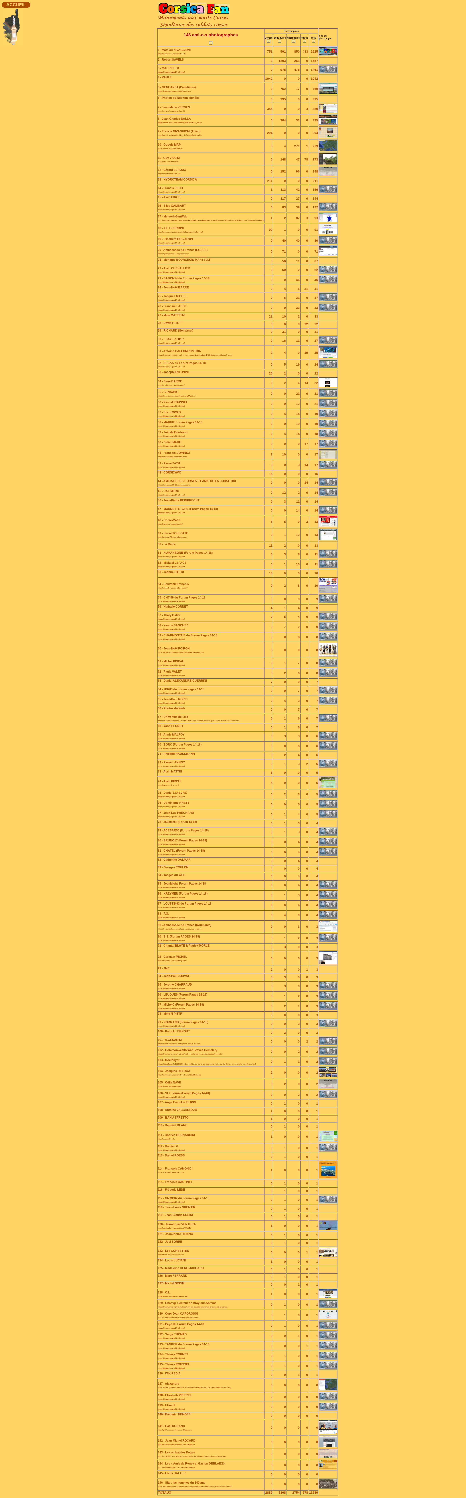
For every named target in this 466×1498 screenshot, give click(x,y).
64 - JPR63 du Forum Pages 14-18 (181, 689)
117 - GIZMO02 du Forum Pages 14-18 (183, 1198)
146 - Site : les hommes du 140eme (181, 1482)
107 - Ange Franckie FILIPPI (177, 1102)
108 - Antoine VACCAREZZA (177, 1109)
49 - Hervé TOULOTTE (173, 533)
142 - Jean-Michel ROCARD (177, 1440)
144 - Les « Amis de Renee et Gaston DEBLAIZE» (191, 1463)
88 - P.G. (163, 913)
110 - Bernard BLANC (172, 1125)
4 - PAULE (165, 77)
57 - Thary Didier (169, 615)
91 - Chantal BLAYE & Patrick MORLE (184, 945)
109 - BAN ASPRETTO (173, 1117)
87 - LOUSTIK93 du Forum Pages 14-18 (185, 903)
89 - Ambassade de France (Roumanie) (184, 925)
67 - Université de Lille (173, 716)
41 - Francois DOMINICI (174, 452)
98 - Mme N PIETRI (170, 1013)
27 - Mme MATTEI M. (171, 315)
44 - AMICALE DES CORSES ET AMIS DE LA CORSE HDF (197, 481)
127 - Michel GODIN (171, 1283)
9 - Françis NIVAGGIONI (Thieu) (179, 131)
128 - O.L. (164, 1292)
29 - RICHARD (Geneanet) (175, 330)
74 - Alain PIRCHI (169, 781)
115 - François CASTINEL (175, 1182)
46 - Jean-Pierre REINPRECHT (179, 500)
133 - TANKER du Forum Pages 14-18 (183, 1344)
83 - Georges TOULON (173, 867)
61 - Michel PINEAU (171, 661)
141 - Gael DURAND (171, 1426)
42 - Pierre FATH (169, 463)
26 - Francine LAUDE (172, 306)
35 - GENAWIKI (168, 392)
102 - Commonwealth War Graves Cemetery (187, 1050)
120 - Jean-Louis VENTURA (177, 1224)
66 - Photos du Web (171, 708)
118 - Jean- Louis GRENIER (176, 1207)
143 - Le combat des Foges (176, 1452)
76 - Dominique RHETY (173, 802)
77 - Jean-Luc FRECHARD (176, 812)
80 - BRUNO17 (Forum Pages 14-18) (182, 840)
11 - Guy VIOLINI (169, 157)
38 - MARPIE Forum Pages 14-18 (180, 422)
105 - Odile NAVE (169, 1082)
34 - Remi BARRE (170, 381)
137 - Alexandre (168, 1383)
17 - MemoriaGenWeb (172, 216)
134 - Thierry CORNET (173, 1354)
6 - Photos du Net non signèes (179, 97)
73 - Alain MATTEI (170, 771)
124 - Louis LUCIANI (172, 1260)
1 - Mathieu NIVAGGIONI (174, 49)
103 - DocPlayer (168, 1060)
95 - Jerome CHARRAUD (175, 984)
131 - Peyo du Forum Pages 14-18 (181, 1324)
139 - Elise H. (166, 1405)
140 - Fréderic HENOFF (174, 1414)
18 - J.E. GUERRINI (171, 228)
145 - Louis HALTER (172, 1473)
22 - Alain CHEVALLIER (174, 268)
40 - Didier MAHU (169, 442)
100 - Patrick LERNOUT (174, 1031)
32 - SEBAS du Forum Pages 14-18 (182, 362)
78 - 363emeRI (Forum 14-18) (177, 821)
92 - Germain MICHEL (172, 956)
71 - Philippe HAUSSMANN (176, 753)
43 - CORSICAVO (169, 472)
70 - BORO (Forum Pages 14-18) (180, 744)
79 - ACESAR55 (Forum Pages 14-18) (183, 830)
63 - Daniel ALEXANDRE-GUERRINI (182, 680)
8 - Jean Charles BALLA (174, 118)
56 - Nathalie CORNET (173, 606)
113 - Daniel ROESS (171, 1155)
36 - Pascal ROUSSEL (173, 402)
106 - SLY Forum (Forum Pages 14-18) (184, 1093)
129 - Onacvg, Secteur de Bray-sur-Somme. (187, 1303)
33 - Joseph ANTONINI (173, 372)
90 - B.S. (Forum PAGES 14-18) (179, 936)
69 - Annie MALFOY (171, 734)
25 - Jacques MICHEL (172, 296)
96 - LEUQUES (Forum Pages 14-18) (182, 994)
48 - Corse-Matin (169, 520)
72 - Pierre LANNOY (171, 762)
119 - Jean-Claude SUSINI (175, 1214)
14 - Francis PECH (170, 188)
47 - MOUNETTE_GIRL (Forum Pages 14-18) (188, 508)
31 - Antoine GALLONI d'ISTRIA (179, 351)
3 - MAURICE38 (168, 68)
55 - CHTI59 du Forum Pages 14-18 (182, 597)
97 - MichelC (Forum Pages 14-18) (181, 1004)
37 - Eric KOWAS (169, 412)
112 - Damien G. (168, 1146)
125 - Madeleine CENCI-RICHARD (181, 1268)
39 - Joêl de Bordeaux (173, 432)
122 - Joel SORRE (170, 1241)
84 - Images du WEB (171, 875)
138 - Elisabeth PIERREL (175, 1395)
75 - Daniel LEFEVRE (172, 792)
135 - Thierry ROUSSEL (174, 1364)
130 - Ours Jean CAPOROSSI (178, 1313)
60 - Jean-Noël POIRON (174, 648)
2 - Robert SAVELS (171, 59)
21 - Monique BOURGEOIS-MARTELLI (184, 259)
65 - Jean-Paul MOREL (173, 699)
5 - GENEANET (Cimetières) (177, 87)
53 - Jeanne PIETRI (171, 572)
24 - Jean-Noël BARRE (173, 287)
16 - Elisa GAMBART (172, 205)
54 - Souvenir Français (173, 584)
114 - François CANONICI (175, 1168)
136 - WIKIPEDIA (169, 1373)
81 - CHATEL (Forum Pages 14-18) (181, 850)
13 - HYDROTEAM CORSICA (177, 179)
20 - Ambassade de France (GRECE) (183, 249)
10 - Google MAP (169, 144)
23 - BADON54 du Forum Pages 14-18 (184, 278)
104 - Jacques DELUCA (174, 1071)
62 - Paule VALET (170, 671)
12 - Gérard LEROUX (172, 169)
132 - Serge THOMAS (172, 1334)
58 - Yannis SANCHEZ (173, 625)
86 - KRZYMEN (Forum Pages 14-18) (183, 893)
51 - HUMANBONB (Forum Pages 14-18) (185, 552)
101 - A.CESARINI (170, 1039)
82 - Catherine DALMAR (174, 859)
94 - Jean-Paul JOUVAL (174, 976)
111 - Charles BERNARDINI (176, 1135)
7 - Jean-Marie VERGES (174, 107)
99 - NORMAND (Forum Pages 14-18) (183, 1022)
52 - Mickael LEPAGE (172, 562)
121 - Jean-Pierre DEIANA (175, 1234)
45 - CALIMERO (168, 491)
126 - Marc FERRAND (172, 1275)
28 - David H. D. (168, 322)
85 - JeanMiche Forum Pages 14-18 (182, 883)
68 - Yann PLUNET (170, 726)
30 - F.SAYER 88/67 (171, 339)
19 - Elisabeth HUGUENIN (175, 239)
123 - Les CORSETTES (173, 1250)
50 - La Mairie (167, 544)
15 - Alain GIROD (169, 197)
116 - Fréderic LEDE (171, 1189)
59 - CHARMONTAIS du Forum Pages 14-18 (187, 635)
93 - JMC (164, 968)
